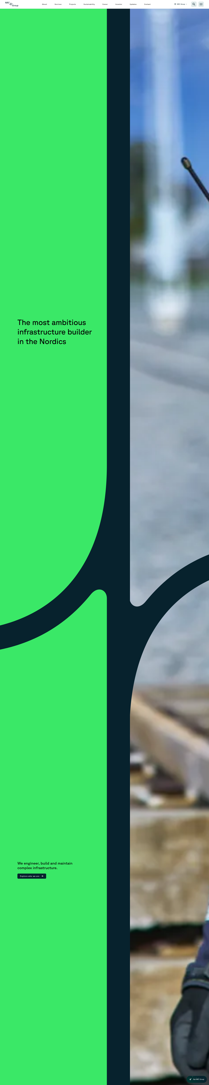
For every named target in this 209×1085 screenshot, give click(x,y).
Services (58, 4)
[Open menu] (201, 4)
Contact (147, 4)
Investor (118, 4)
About (44, 4)
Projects (72, 4)
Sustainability (89, 4)
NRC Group (181, 4)
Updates (133, 4)
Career (105, 4)
